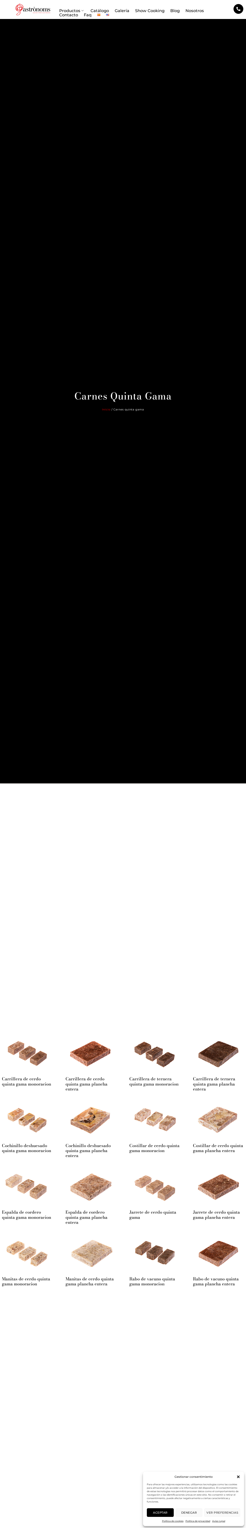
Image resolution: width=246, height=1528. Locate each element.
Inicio (106, 409)
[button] (238, 1477)
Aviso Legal (218, 1521)
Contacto (68, 15)
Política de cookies (173, 1521)
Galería (122, 11)
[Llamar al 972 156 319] (238, 9)
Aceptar (160, 1512)
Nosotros (194, 11)
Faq (87, 15)
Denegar (189, 1512)
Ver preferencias (222, 1512)
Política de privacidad (197, 1521)
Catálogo (100, 11)
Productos (69, 11)
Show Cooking (150, 11)
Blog (175, 11)
